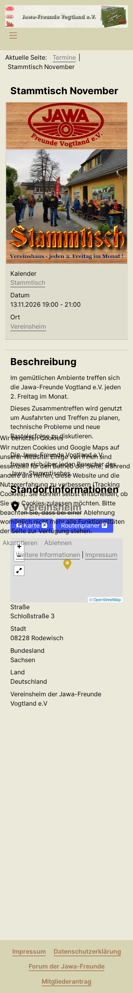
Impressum (101, 555)
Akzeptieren (20, 543)
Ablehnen (58, 543)
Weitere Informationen (48, 555)
